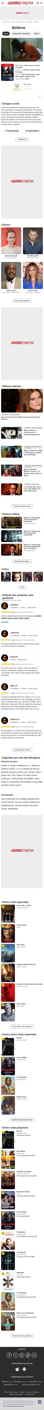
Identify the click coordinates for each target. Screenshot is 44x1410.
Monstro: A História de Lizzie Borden (29, 984)
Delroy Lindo (30, 76)
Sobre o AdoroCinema (11, 1392)
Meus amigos (27, 84)
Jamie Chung (32, 290)
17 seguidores (15, 635)
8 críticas (24, 688)
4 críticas (13, 659)
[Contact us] (34, 1355)
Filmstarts (17, 1381)
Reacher (19, 1038)
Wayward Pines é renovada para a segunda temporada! (32, 432)
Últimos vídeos (11, 514)
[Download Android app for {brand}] (25, 1369)
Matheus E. (15, 719)
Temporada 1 (22, 139)
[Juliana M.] (4, 633)
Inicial (3, 22)
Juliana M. (14, 633)
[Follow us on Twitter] (16, 1355)
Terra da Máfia (21, 1057)
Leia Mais (5, 622)
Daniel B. (14, 657)
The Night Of (21, 1252)
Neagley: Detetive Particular (26, 964)
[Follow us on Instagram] (22, 1355)
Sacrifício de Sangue (24, 1171)
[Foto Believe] (6, 577)
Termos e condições (32, 1392)
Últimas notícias (11, 386)
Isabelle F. (14, 605)
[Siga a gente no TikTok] (28, 1355)
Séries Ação (29, 22)
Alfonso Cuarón (29, 70)
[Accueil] (20, 3)
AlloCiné (5, 1381)
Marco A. (14, 686)
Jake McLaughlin (33, 256)
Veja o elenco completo (22, 301)
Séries (8, 22)
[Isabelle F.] (4, 605)
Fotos (5, 569)
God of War (20, 945)
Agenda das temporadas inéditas (22, 1120)
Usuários (16, 84)
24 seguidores (15, 688)
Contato (22, 1392)
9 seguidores (14, 607)
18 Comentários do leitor (22, 750)
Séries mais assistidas (18, 22)
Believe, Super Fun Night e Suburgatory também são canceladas (33, 452)
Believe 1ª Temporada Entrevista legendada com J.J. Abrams (32, 546)
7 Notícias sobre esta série (22, 506)
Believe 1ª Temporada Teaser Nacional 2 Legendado (32, 519)
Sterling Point (21, 1097)
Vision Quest (21, 1004)
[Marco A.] (4, 686)
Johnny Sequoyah (28, 74)
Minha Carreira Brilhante (25, 1313)
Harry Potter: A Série (24, 905)
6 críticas (24, 635)
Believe (18, 27)
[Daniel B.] (4, 657)
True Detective (21, 1077)
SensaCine (33, 1381)
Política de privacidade (16, 1394)
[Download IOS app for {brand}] (18, 1369)
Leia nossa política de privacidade (13, 1406)
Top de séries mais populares (22, 1336)
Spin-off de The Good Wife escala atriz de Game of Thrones (20, 418)
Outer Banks (21, 1151)
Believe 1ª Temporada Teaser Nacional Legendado (32, 533)
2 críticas (23, 722)
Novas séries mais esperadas (22, 1026)
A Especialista (22, 925)
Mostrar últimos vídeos (22, 561)
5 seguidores (14, 722)
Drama (31, 65)
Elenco (6, 224)
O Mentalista (21, 1232)
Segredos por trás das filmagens (21, 757)
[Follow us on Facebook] (10, 1355)
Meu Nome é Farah (23, 1192)
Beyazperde (8, 1384)
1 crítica (22, 607)
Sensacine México (29, 1384)
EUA (27, 79)
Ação (26, 65)
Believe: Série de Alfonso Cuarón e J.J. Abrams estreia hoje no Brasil (33, 472)
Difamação (20, 1272)
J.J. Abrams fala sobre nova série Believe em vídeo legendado (32, 489)
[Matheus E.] (4, 720)
